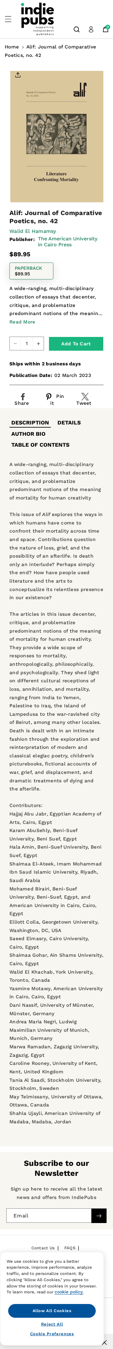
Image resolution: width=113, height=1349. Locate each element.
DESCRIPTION (30, 422)
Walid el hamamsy (32, 231)
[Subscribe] (98, 1216)
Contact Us (43, 1248)
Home (12, 47)
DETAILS (69, 422)
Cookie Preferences (52, 1333)
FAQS (69, 1248)
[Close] (104, 1342)
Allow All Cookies (52, 1310)
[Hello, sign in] (91, 29)
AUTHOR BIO (28, 434)
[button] (12, 19)
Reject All (52, 1324)
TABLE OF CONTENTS (40, 445)
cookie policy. (69, 1291)
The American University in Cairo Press (67, 242)
